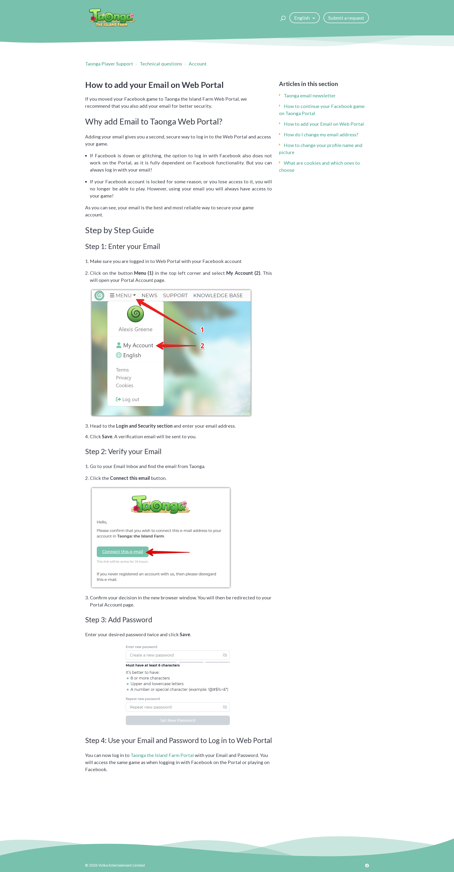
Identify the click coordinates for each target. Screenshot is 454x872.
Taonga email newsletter (310, 95)
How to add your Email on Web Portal (324, 124)
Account (198, 63)
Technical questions (161, 63)
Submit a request (346, 18)
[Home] (112, 17)
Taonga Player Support (109, 63)
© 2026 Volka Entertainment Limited (115, 865)
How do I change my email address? (321, 134)
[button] (282, 17)
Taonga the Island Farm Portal (162, 755)
